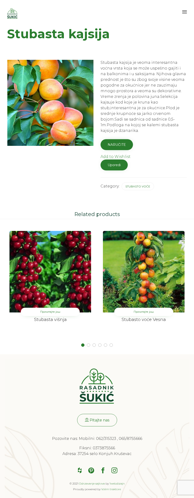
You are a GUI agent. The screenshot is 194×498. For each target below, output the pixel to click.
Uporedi (114, 165)
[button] (97, 420)
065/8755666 (130, 438)
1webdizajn (117, 483)
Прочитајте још (50, 311)
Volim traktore (111, 489)
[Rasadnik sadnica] (12, 13)
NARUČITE (117, 145)
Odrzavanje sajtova (92, 483)
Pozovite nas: (65, 438)
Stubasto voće (137, 186)
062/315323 (106, 438)
